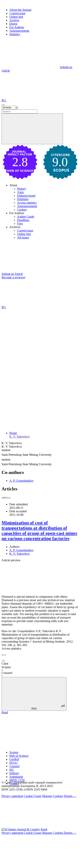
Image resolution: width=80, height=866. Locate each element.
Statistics (14, 34)
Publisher (23, 199)
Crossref (14, 766)
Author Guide (25, 216)
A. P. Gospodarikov (21, 480)
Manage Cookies (52, 796)
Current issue (17, 13)
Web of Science (19, 755)
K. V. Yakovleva (19, 436)
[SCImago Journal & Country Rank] (24, 829)
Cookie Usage (32, 796)
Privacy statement (12, 796)
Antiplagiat (16, 776)
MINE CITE (17, 780)
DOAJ (13, 762)
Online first (16, 16)
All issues (23, 237)
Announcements (19, 30)
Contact (22, 209)
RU (4, 100)
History (21, 188)
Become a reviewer (13, 277)
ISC (11, 769)
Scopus (13, 752)
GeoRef (14, 759)
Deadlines (23, 220)
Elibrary (14, 773)
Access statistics (27, 202)
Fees (20, 223)
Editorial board (26, 195)
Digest (13, 23)
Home (13, 433)
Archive (14, 20)
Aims (20, 192)
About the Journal (20, 9)
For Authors (16, 27)
